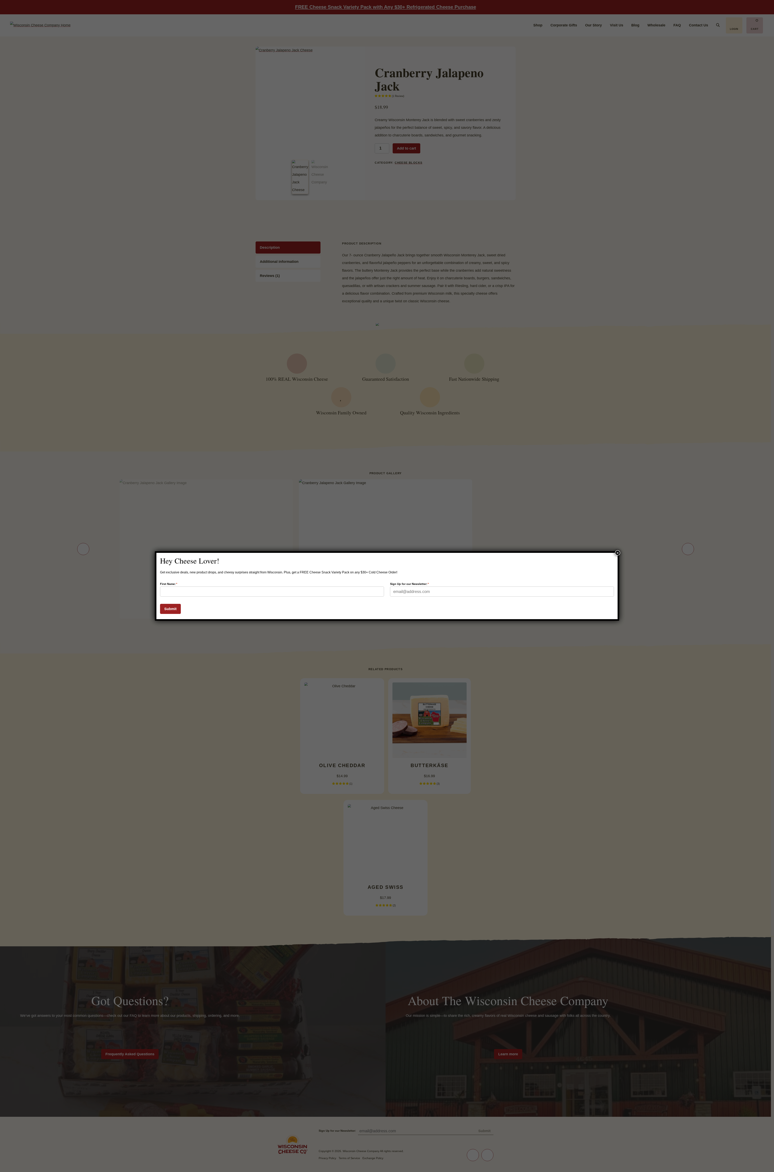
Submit (170, 609)
